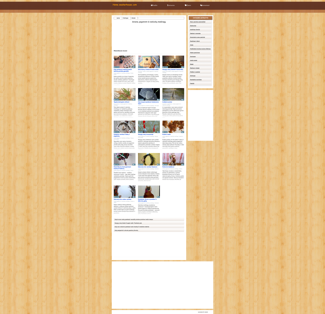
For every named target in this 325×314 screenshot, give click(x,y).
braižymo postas (167, 102)
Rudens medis (166, 134)
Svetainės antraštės (200, 18)
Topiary (132, 170)
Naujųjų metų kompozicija (145, 134)
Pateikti (192, 83)
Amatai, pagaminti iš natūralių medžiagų (122, 73)
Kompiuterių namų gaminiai (197, 37)
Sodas (191, 45)
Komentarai (205, 5)
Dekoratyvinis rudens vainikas (122, 199)
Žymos (189, 5)
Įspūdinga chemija (195, 29)
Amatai (144, 71)
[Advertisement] (149, 35)
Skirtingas (140, 71)
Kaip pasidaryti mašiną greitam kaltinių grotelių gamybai (123, 70)
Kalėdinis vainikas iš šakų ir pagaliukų (122, 135)
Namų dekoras (116, 104)
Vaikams (180, 168)
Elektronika (193, 25)
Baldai (191, 64)
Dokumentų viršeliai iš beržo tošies (148, 69)
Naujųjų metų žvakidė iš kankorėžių (172, 69)
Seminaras (193, 56)
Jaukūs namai (193, 60)
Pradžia (155, 5)
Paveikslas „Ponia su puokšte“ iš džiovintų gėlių (147, 200)
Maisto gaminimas (195, 52)
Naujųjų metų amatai (166, 71)
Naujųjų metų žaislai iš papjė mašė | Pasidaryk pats (128, 223)
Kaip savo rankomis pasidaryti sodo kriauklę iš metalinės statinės (132, 227)
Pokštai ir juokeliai (195, 72)
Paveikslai (157, 203)
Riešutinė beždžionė (168, 167)
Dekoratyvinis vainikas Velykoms (147, 167)
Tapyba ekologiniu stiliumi (121, 102)
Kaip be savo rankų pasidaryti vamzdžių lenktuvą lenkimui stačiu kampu (134, 219)
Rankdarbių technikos (196, 79)
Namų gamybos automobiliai (197, 22)
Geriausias (171, 5)
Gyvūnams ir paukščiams (167, 104)
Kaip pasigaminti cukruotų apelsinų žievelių (126, 230)
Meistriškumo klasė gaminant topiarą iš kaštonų (122, 167)
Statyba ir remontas (195, 33)
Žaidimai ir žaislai (194, 68)
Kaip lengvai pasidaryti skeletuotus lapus (148, 102)
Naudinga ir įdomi (195, 41)
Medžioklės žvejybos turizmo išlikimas (200, 49)
